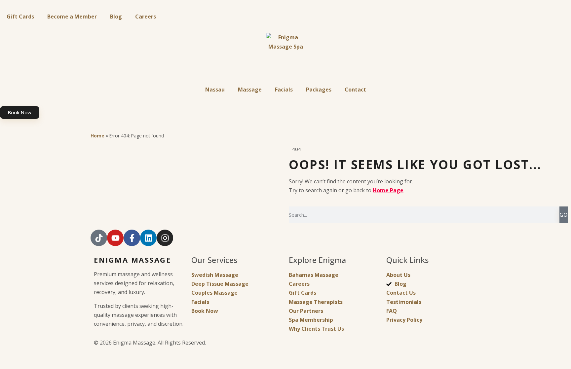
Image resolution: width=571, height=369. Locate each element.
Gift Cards (20, 16)
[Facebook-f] (132, 238)
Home (97, 135)
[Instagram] (165, 238)
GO (563, 214)
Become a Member (72, 16)
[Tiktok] (99, 238)
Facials (284, 89)
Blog (116, 16)
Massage (250, 89)
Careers (145, 16)
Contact (355, 89)
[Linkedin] (148, 238)
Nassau (215, 89)
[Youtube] (115, 238)
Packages (318, 89)
